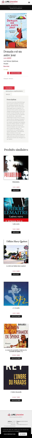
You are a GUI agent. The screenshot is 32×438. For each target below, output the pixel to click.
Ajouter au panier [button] (16, 316)
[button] (25, 15)
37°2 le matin (16, 308)
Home (9, 7)
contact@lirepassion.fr (22, 424)
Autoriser (23, 434)
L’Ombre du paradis (16, 392)
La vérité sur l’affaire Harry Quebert (16, 266)
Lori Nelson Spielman (11, 61)
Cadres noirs (16, 224)
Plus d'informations (9, 434)
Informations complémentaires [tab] (14, 91)
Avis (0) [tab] (8, 94)
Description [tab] (9, 88)
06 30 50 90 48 (23, 421)
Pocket (6, 64)
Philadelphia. (16, 182)
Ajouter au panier (15, 73)
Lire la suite (16, 190)
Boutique (15, 7)
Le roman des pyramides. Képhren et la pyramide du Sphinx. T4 (16, 350)
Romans (20, 7)
